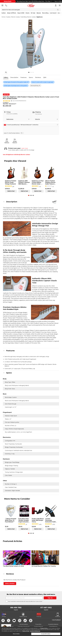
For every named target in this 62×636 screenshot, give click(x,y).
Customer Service (23, 616)
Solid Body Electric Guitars (28, 17)
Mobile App (57, 616)
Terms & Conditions (23, 624)
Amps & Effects (11, 13)
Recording (45, 13)
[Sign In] (55, 5)
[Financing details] (57, 124)
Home (3, 17)
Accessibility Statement (53, 624)
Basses (39, 13)
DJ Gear (33, 13)
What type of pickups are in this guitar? (15, 85)
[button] (31, 201)
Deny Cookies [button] (16, 633)
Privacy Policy (44, 628)
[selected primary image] (31, 44)
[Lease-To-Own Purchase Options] (22, 133)
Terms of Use (25, 631)
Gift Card (4, 616)
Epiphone (40, 17)
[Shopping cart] (59, 5)
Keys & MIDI (20, 13)
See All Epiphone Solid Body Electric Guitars (16, 154)
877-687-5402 (46, 608)
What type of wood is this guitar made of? (16, 82)
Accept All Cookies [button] (45, 633)
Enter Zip (37, 119)
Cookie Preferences (35, 631)
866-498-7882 (15, 608)
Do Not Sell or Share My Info (23, 626)
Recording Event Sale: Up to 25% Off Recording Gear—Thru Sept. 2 (34, 1)
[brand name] (54, 202)
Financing (39, 616)
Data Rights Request (38, 626)
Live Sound (53, 13)
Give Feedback (56, 620)
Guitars (3, 13)
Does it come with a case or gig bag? (42, 82)
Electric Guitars (15, 17)
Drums (27, 13)
